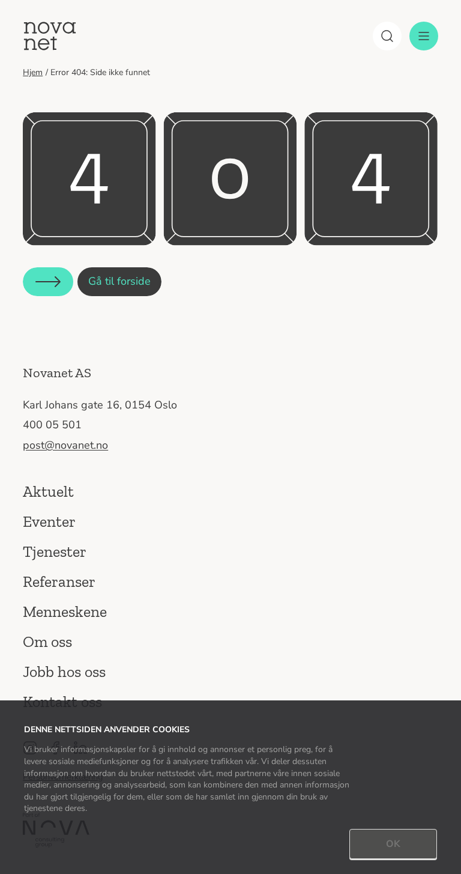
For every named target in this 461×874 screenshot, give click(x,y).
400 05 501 (52, 424)
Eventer (49, 521)
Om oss (47, 641)
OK (393, 844)
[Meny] (423, 36)
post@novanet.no (65, 445)
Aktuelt (48, 491)
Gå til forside (119, 281)
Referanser (59, 581)
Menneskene (65, 611)
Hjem (33, 72)
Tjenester (54, 551)
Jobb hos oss (64, 671)
